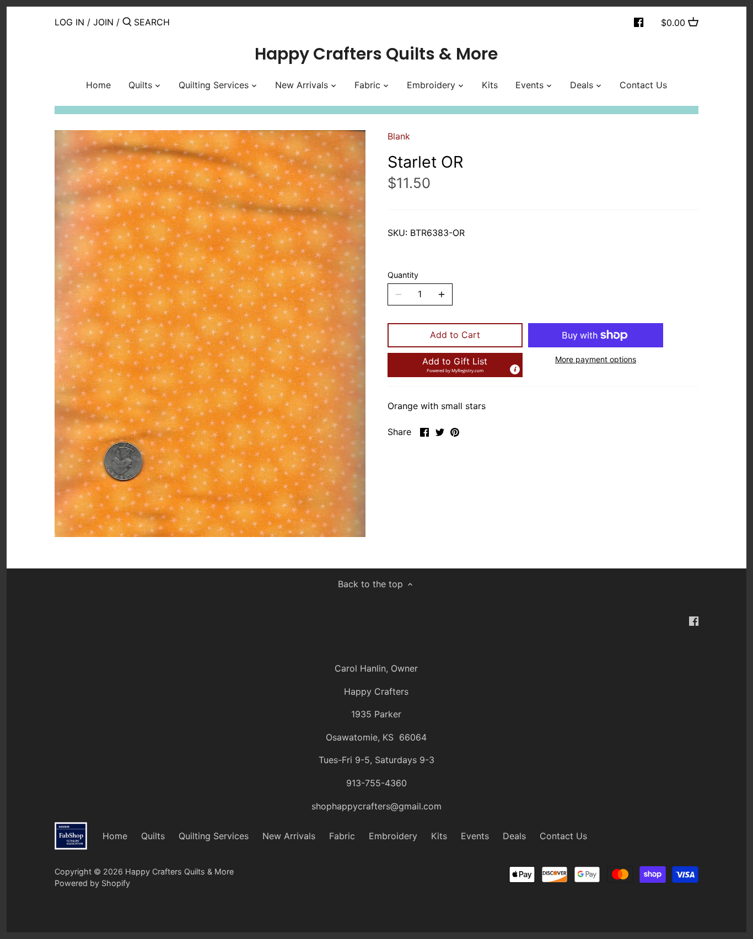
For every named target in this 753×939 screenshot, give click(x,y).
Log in (69, 22)
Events (475, 835)
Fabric (342, 835)
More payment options (595, 359)
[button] (455, 365)
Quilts (153, 835)
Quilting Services (214, 835)
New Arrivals (288, 835)
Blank (399, 136)
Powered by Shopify (92, 883)
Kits (439, 835)
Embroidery (393, 835)
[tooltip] (515, 369)
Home (115, 835)
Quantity (403, 275)
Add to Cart (455, 334)
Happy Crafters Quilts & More (376, 54)
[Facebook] (638, 21)
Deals (514, 835)
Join (103, 22)
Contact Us (563, 835)
